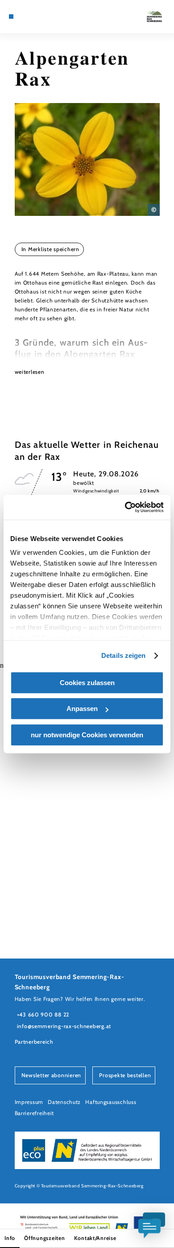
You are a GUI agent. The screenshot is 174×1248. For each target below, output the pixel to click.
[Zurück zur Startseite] (154, 16)
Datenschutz (64, 1102)
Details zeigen (123, 655)
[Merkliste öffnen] (38, 16)
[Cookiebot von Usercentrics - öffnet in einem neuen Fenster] (125, 507)
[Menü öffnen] (11, 16)
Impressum (29, 1102)
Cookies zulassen (87, 682)
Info (9, 1238)
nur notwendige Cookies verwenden (87, 735)
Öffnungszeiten (44, 1238)
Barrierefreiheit (34, 1113)
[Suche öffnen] (45, 16)
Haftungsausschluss (110, 1102)
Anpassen (82, 708)
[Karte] (24, 16)
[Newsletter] (31, 16)
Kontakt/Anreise (95, 1238)
